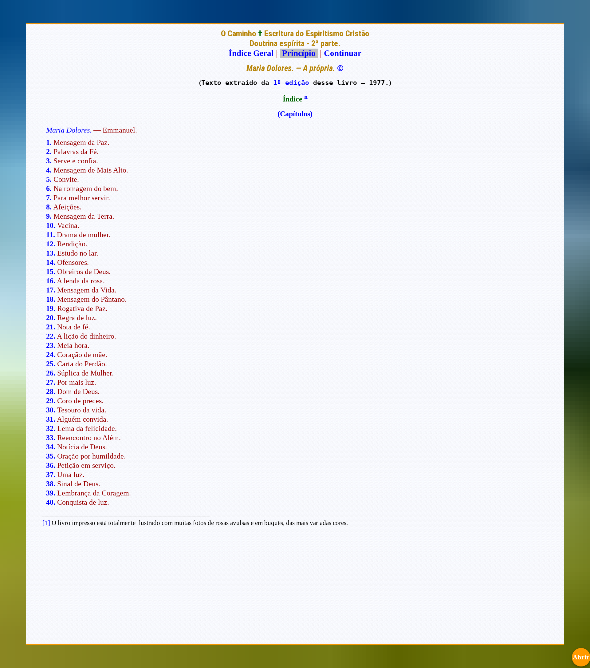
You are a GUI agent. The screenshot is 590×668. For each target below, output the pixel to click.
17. (50, 290)
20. (50, 318)
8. (49, 207)
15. (50, 272)
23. (50, 345)
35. (50, 456)
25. (50, 364)
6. (49, 189)
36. (50, 465)
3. (49, 161)
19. (50, 308)
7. (49, 198)
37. (50, 475)
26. (50, 373)
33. (50, 438)
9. (49, 216)
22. (50, 336)
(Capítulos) (295, 114)
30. (50, 410)
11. (50, 235)
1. (49, 142)
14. (50, 262)
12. (50, 244)
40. (50, 502)
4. (49, 170)
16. (50, 281)
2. (49, 152)
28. (50, 392)
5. (49, 179)
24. (50, 355)
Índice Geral (251, 53)
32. (50, 428)
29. (50, 401)
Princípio (299, 53)
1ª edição (291, 82)
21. (50, 327)
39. (50, 493)
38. (50, 484)
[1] (46, 523)
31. (50, 419)
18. (50, 299)
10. (50, 225)
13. (50, 253)
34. (50, 447)
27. (50, 382)
